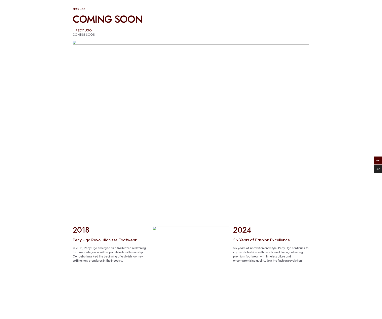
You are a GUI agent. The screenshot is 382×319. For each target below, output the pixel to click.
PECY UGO (84, 30)
